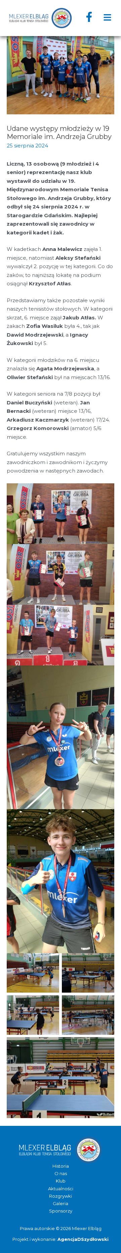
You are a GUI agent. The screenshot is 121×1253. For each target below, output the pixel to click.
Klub (61, 1181)
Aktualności (60, 1188)
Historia (60, 1166)
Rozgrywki (60, 1196)
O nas (60, 1173)
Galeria (60, 1203)
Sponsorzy (60, 1211)
